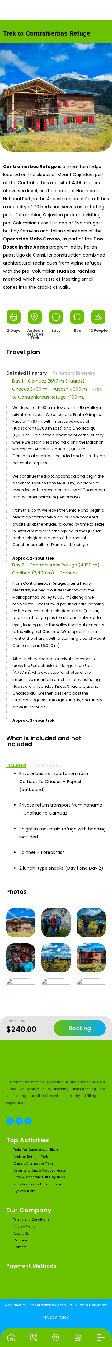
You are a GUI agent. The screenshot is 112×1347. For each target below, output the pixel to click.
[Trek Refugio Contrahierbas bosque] (55, 992)
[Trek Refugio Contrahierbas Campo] (55, 957)
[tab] (29, 373)
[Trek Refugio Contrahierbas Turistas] (55, 922)
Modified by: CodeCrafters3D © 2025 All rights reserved (56, 1305)
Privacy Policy (56, 1317)
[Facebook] (10, 1121)
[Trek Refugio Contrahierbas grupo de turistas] (20, 992)
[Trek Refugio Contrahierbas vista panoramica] (91, 957)
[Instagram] (19, 1121)
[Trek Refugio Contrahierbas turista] (91, 992)
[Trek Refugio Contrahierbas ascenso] (91, 922)
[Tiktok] (28, 1121)
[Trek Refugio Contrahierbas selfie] (20, 957)
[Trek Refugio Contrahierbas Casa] (56, 97)
